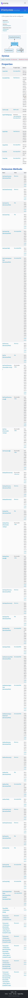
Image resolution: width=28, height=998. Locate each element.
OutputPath (5, 145)
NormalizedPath (16, 71)
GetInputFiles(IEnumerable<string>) (5, 524)
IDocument (16, 915)
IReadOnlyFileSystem (7, 25)
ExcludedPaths (6, 78)
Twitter (10, 993)
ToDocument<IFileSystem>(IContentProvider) (6, 917)
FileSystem (5, 30)
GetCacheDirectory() (7, 189)
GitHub (6, 993)
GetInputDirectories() (7, 472)
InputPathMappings (7, 114)
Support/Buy (20, 993)
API (15, 992)
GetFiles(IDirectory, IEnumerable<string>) (7, 367)
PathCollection (16, 77)
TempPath (4, 158)
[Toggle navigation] (25, 3)
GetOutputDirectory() (7, 603)
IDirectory (16, 176)
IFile (15, 202)
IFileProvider (16, 109)
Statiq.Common (6, 22)
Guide (12, 992)
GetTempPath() (6, 881)
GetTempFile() (5, 848)
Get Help (15, 993)
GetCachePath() (6, 248)
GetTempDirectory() (7, 822)
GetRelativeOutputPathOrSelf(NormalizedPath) (6, 715)
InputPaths (5, 131)
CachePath (5, 71)
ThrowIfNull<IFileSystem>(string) (5, 910)
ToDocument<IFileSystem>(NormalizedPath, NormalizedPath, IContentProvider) (6, 964)
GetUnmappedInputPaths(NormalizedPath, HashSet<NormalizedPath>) (7, 895)
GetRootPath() (5, 799)
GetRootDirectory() (6, 757)
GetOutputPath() (6, 647)
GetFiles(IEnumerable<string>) (5, 431)
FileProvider (5, 109)
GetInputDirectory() (6, 499)
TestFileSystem (6, 29)
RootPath (4, 151)
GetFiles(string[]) (6, 451)
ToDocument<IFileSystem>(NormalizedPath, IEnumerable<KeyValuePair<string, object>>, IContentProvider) (6, 951)
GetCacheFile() (5, 214)
